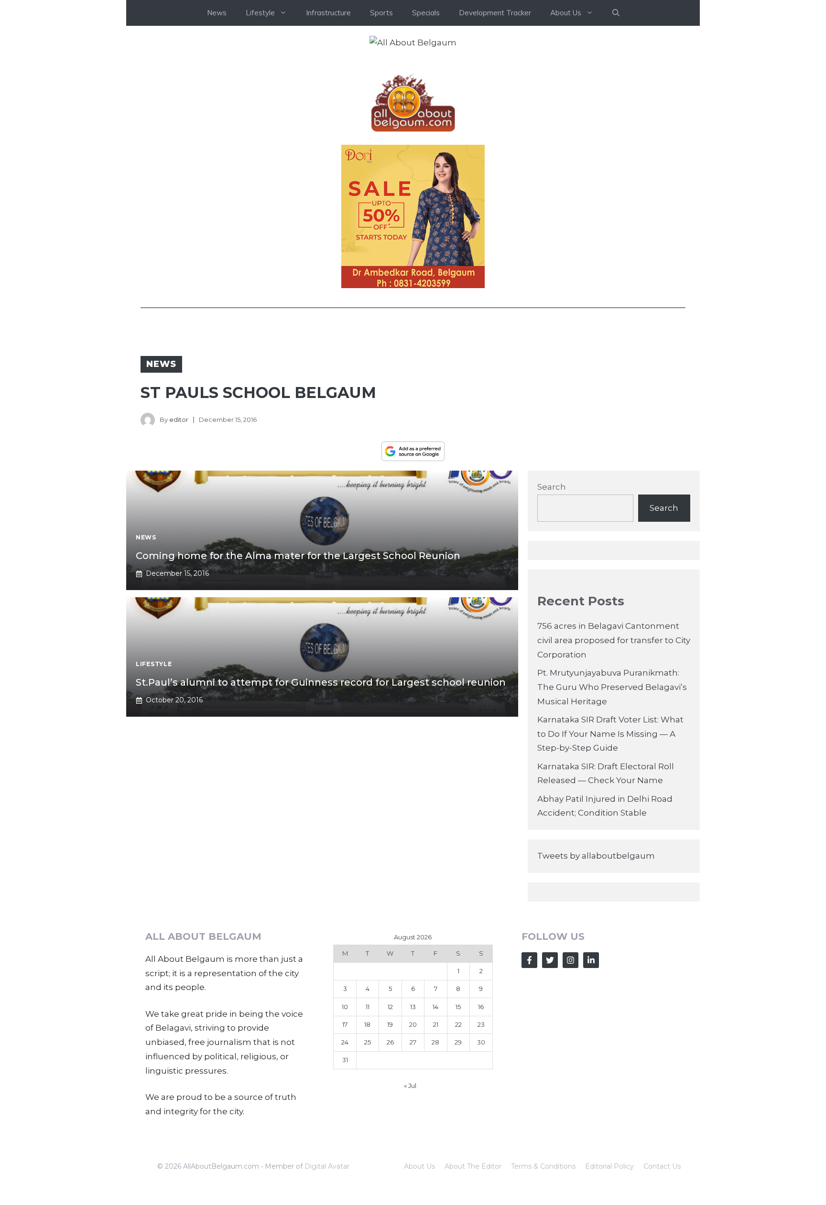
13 (413, 1007)
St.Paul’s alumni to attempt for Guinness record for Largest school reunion (321, 682)
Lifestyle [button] (260, 12)
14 (435, 1007)
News (217, 12)
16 (481, 1007)
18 (367, 1024)
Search (551, 487)
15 (458, 1007)
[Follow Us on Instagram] (570, 960)
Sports (381, 12)
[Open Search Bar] (616, 13)
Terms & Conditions (543, 1166)
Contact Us (662, 1166)
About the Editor (473, 1166)
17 (345, 1024)
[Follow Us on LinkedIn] (591, 960)
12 (390, 1007)
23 (481, 1024)
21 (435, 1024)
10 (345, 1007)
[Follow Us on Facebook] (529, 960)
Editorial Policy (609, 1166)
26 (390, 1042)
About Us (419, 1166)
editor (178, 419)
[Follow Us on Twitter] (550, 960)
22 (458, 1024)
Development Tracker (495, 12)
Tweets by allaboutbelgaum (596, 856)
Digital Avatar (326, 1166)
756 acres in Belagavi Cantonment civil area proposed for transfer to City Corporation (613, 640)
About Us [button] (565, 12)
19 (390, 1024)
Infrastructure (328, 12)
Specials (426, 12)
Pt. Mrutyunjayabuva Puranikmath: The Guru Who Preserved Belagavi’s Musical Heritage (612, 687)
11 (368, 1007)
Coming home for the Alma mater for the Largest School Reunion (298, 555)
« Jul (410, 1085)
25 (367, 1042)
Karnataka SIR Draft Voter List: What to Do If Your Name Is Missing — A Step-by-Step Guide (610, 734)
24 (344, 1042)
